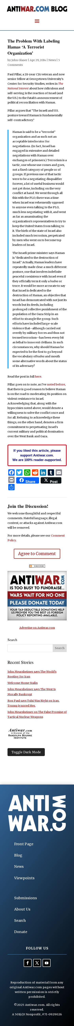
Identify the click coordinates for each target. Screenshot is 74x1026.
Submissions (25, 898)
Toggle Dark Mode (26, 752)
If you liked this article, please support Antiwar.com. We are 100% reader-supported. (37, 455)
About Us (22, 909)
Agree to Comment (37, 553)
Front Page (23, 844)
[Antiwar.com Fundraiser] (37, 619)
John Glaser (19, 60)
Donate (20, 931)
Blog (18, 855)
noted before (56, 384)
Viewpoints (24, 878)
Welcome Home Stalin (22, 683)
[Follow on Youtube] (47, 963)
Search (20, 920)
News (52, 60)
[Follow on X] (37, 963)
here (38, 376)
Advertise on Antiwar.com (37, 627)
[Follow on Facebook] (28, 963)
